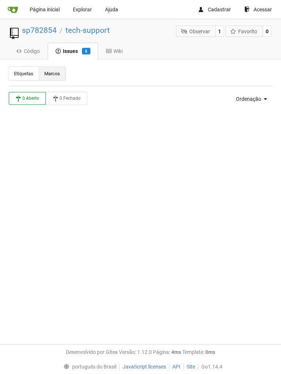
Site (191, 367)
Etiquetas (23, 73)
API (176, 367)
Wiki (118, 51)
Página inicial (45, 9)
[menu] (249, 99)
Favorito (247, 31)
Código (32, 51)
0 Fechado (69, 98)
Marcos (52, 73)
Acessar (263, 9)
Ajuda (111, 9)
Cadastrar (219, 9)
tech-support (87, 30)
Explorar (82, 9)
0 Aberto (30, 98)
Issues (75, 51)
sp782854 (39, 30)
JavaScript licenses (144, 367)
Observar (199, 31)
